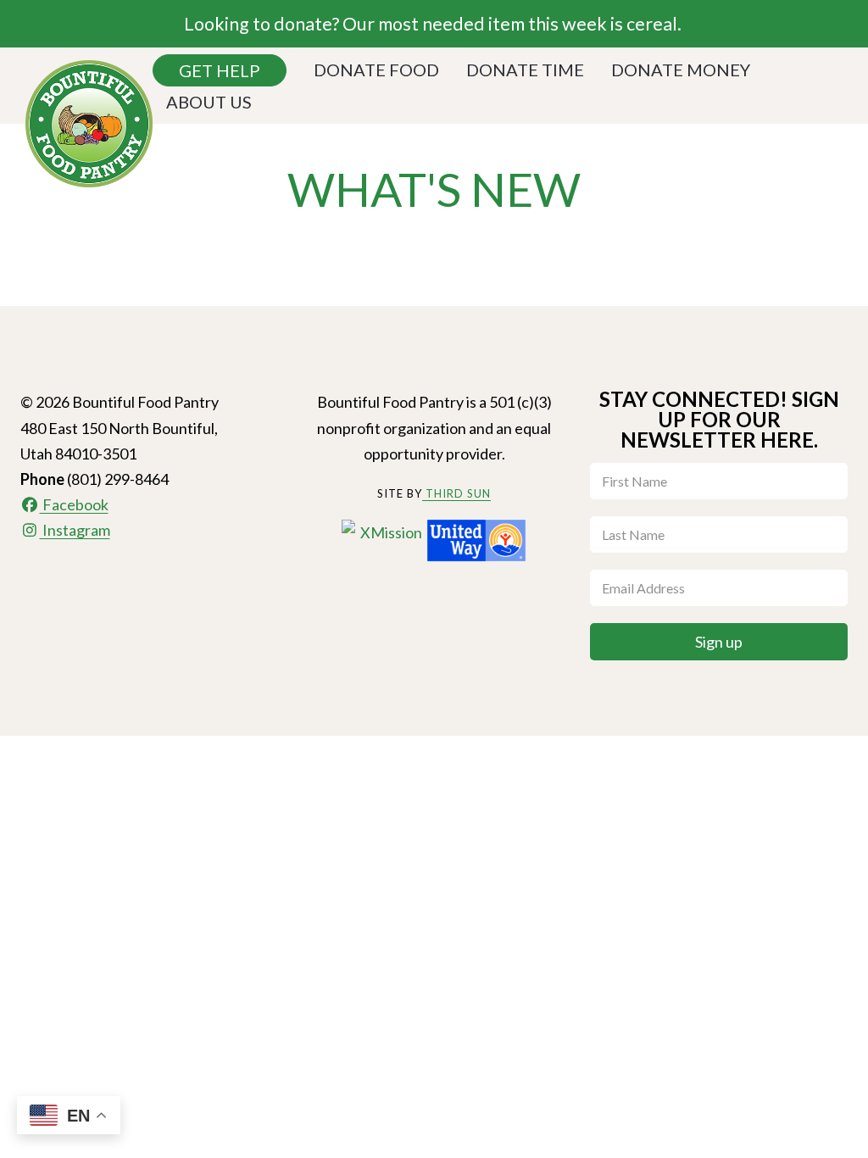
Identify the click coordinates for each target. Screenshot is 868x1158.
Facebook (74, 504)
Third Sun (456, 493)
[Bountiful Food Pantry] (89, 117)
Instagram (75, 530)
